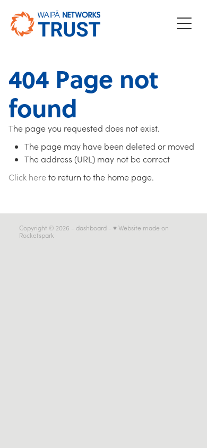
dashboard (91, 227)
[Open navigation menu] (184, 23)
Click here (27, 177)
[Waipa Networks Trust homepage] (91, 24)
